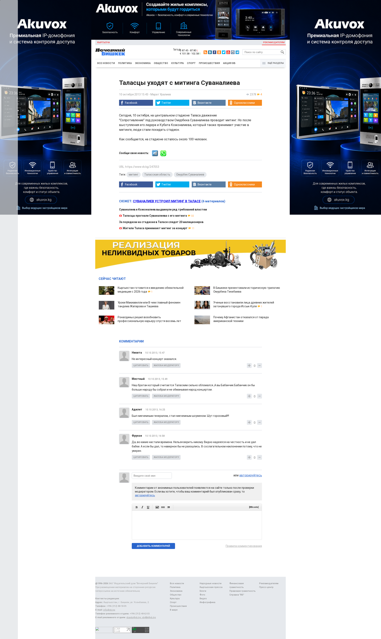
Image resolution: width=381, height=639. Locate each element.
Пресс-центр (266, 587)
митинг (133, 174)
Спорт (191, 63)
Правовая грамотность (242, 591)
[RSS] (205, 52)
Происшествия (209, 63)
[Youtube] (228, 52)
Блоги (203, 591)
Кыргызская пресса (211, 587)
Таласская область (157, 174)
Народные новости (210, 583)
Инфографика (207, 602)
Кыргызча (103, 42)
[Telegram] (237, 52)
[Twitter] (223, 52)
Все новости (106, 63)
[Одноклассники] (219, 52)
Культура (177, 63)
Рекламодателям (274, 42)
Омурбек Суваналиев (190, 174)
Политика (125, 63)
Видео (203, 598)
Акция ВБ (229, 63)
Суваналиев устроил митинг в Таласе (167, 201)
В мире (174, 610)
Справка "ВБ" (236, 594)
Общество (161, 63)
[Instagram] (233, 52)
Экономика (143, 63)
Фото (202, 594)
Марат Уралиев (160, 94)
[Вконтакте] (210, 52)
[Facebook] (214, 52)
